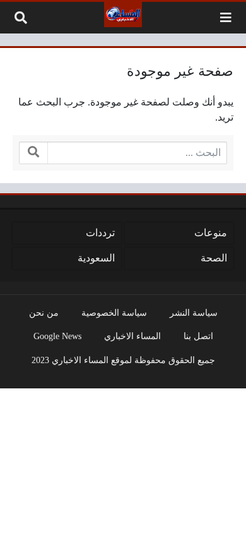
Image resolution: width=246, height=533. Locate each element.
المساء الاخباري (132, 336)
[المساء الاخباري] (123, 14)
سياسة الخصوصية (114, 313)
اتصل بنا (198, 336)
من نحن (44, 313)
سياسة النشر (194, 313)
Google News (57, 336)
